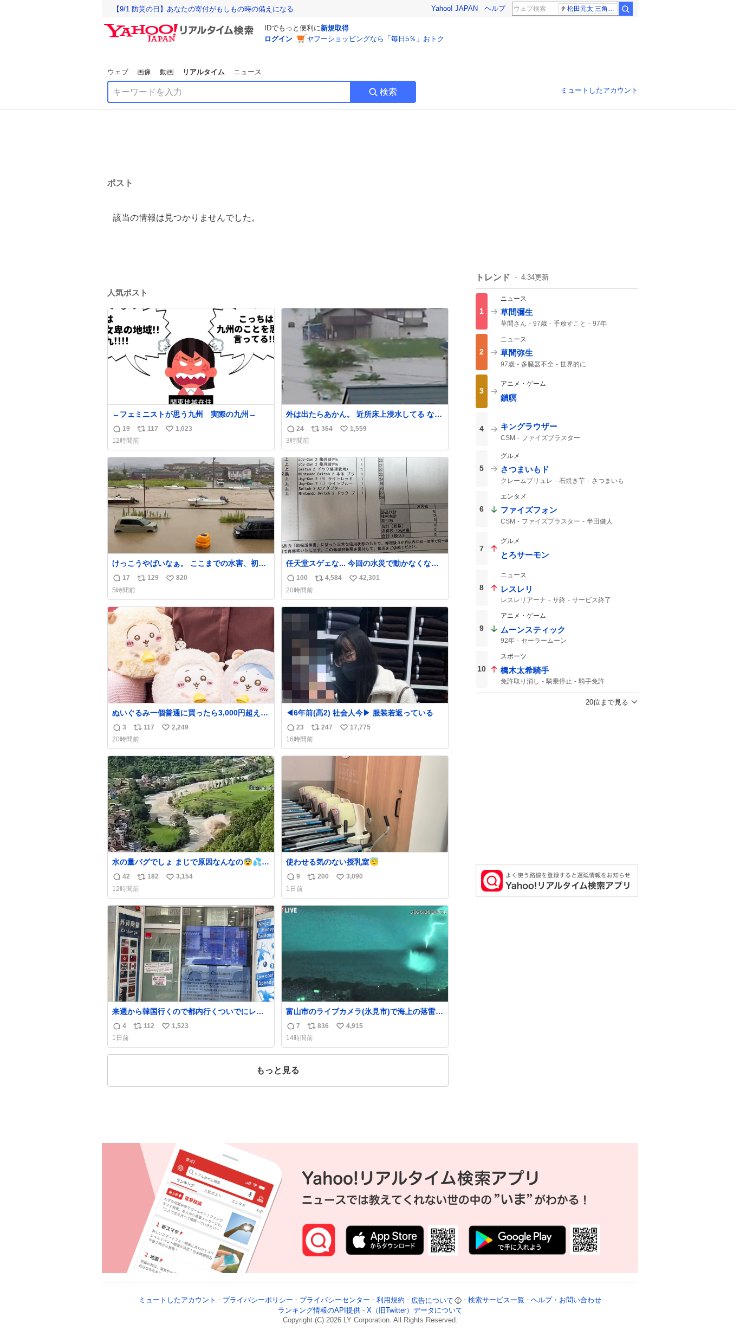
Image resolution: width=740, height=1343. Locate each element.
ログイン (278, 39)
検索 (388, 91)
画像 (144, 72)
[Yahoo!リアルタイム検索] (180, 26)
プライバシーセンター (335, 1300)
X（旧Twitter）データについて (415, 1310)
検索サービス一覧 (496, 1300)
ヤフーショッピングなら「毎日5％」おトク (375, 39)
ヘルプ (494, 8)
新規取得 (335, 28)
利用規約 (391, 1300)
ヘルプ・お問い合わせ (566, 1300)
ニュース (247, 72)
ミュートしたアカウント (599, 90)
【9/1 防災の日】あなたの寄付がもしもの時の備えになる (203, 9)
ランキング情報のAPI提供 (319, 1310)
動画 (167, 72)
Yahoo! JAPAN (454, 8)
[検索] (626, 9)
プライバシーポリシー (258, 1300)
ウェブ (117, 72)
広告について (432, 1300)
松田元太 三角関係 (592, 8)
